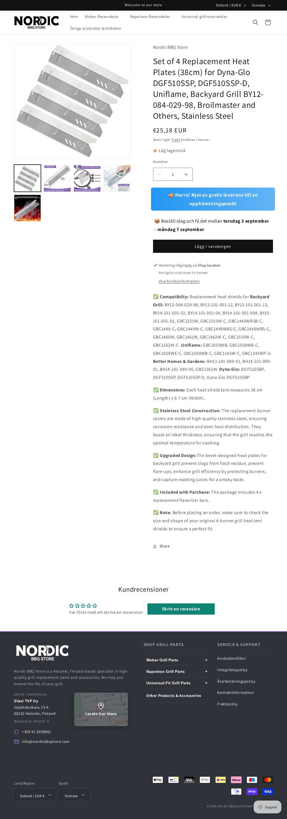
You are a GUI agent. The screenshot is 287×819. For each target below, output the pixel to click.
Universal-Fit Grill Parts (176, 683)
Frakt (176, 139)
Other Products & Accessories (173, 695)
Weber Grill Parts (176, 660)
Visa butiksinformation (179, 281)
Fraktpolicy (227, 703)
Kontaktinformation (235, 692)
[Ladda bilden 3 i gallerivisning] (87, 178)
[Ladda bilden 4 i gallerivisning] (116, 178)
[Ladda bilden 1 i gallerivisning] (27, 178)
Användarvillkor (231, 658)
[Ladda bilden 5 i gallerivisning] (27, 208)
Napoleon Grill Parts (176, 671)
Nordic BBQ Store (230, 806)
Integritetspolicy (232, 669)
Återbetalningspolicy (236, 681)
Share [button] (164, 546)
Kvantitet (160, 161)
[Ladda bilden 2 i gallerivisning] (57, 178)
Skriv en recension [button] (181, 609)
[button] (104, 16)
